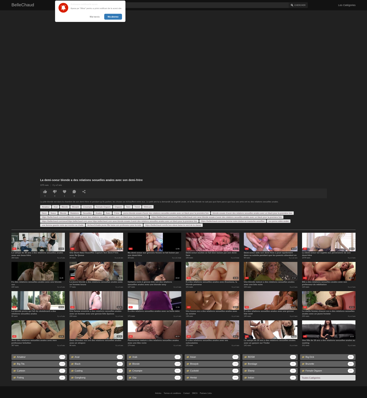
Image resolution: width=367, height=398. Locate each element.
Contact (186, 393)
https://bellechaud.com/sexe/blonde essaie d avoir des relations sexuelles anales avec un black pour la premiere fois (94, 217)
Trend (137, 207)
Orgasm (118, 207)
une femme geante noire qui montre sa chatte (62, 225)
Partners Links (206, 393)
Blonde (65, 207)
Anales (99, 213)
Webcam (148, 207)
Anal (56, 207)
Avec (108, 213)
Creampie (87, 207)
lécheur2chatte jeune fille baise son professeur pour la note (114, 225)
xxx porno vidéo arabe (279, 221)
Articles (158, 393)
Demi (44, 213)
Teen (128, 207)
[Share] (84, 191)
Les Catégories (347, 5)
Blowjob (75, 207)
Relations (74, 213)
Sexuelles (87, 213)
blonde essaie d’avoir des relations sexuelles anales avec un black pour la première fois (252, 213)
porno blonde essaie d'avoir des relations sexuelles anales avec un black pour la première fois (166, 213)
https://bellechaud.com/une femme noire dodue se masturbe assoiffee (232, 221)
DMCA (195, 393)
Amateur (46, 207)
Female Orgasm (103, 207)
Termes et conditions (172, 393)
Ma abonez (113, 16)
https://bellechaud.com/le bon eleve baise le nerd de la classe (173, 225)
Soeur (53, 213)
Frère (116, 213)
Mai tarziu (95, 16)
